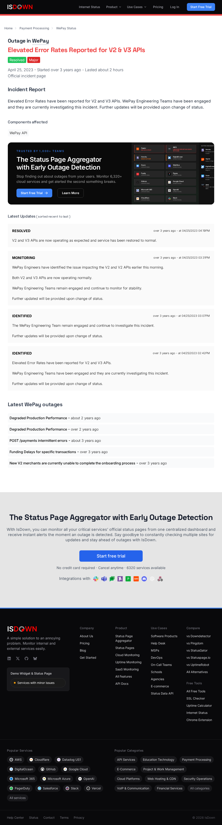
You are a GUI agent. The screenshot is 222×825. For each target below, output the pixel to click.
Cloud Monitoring (127, 655)
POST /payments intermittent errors (38, 440)
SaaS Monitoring (127, 669)
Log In (174, 7)
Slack (75, 788)
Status (33, 817)
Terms (64, 817)
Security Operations (198, 778)
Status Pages (124, 648)
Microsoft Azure (59, 778)
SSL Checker (195, 698)
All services (18, 798)
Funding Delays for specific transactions (43, 452)
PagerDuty (22, 788)
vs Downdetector (198, 636)
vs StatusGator (196, 650)
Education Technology (158, 759)
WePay (40, 40)
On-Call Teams (161, 665)
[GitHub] (26, 658)
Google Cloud (78, 769)
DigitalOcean (24, 769)
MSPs (155, 650)
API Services (126, 759)
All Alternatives (197, 672)
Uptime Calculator (199, 705)
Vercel (96, 788)
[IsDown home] (20, 7)
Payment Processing (34, 28)
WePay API (18, 133)
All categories (199, 788)
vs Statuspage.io (198, 657)
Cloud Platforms (128, 778)
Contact (49, 817)
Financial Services (169, 788)
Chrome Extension (199, 720)
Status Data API (162, 693)
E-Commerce (126, 769)
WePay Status (66, 28)
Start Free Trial (201, 7)
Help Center (15, 817)
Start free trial (111, 556)
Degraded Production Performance (38, 418)
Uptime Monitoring (128, 662)
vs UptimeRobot (197, 665)
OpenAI (88, 778)
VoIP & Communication (133, 788)
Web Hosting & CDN (161, 778)
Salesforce (50, 788)
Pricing (158, 7)
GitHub (51, 769)
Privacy (79, 817)
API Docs (121, 683)
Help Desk (158, 643)
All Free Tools (195, 691)
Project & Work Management (163, 769)
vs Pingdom (194, 643)
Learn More (70, 193)
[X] (18, 658)
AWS (18, 759)
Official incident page (27, 76)
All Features (123, 676)
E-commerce (160, 686)
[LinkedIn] (9, 658)
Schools (156, 672)
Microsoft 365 (25, 778)
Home (8, 28)
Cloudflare (42, 759)
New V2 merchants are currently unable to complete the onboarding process (72, 463)
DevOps (156, 657)
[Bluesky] (35, 658)
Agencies (157, 679)
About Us (86, 636)
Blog (83, 650)
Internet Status (89, 7)
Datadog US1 (71, 759)
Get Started (88, 657)
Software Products (164, 636)
